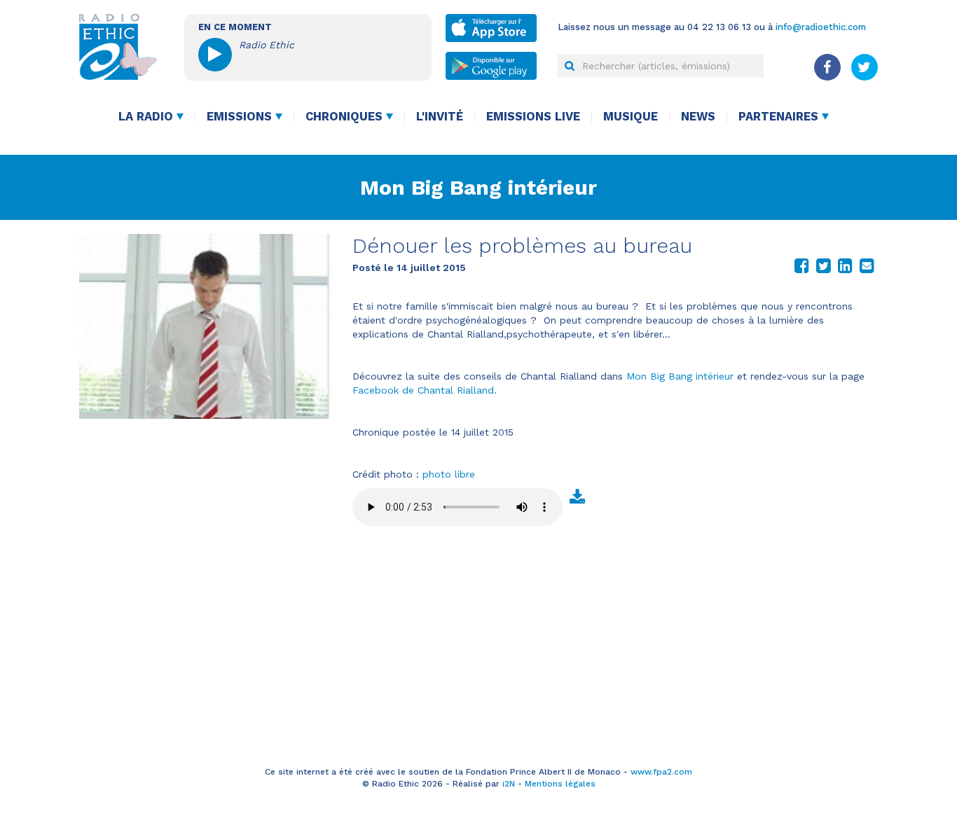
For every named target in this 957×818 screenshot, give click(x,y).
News (698, 116)
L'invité (439, 116)
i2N (508, 784)
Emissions (239, 116)
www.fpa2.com (661, 772)
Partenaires (778, 116)
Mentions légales (560, 784)
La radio (145, 116)
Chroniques (344, 116)
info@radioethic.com (821, 27)
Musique (630, 116)
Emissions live (533, 116)
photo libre (448, 474)
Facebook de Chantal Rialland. (424, 390)
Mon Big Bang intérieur (478, 187)
